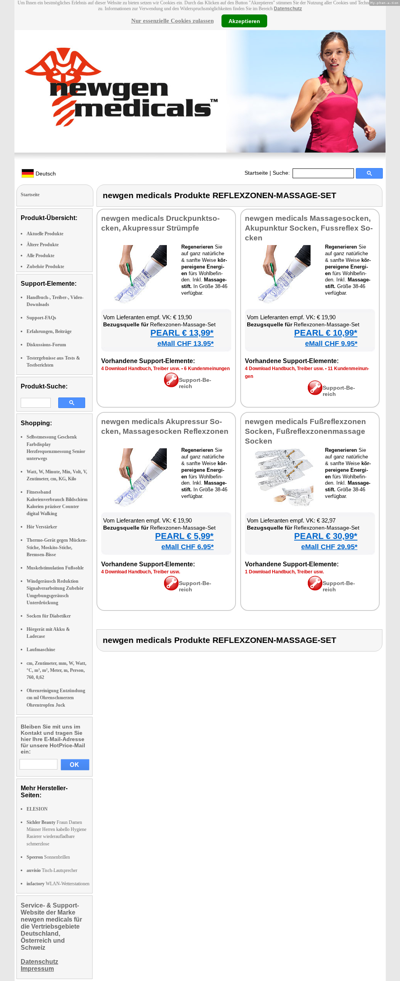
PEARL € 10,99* (325, 333)
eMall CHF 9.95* (331, 343)
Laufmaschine (41, 649)
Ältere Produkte (43, 244)
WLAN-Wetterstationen (58, 883)
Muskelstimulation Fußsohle (55, 568)
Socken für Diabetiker (49, 616)
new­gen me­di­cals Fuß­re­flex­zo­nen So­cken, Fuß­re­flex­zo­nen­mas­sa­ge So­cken (305, 431)
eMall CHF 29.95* (329, 547)
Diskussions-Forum (46, 344)
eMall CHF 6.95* (187, 547)
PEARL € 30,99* (325, 536)
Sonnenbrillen (48, 857)
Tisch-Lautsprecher (52, 870)
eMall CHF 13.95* (185, 343)
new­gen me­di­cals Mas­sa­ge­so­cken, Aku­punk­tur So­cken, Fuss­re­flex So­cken (309, 228)
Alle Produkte (40, 255)
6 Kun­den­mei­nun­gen (207, 368)
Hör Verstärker (42, 527)
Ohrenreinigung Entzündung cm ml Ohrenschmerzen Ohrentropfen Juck (56, 697)
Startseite (256, 173)
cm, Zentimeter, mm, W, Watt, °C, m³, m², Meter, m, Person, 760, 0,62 (56, 670)
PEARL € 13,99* (182, 333)
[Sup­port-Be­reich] (171, 385)
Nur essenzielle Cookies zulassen (172, 21)
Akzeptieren (244, 21)
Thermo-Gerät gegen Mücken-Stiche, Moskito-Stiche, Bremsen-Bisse (57, 547)
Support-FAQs (41, 317)
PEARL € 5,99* (184, 536)
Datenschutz (288, 8)
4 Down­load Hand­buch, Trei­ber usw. (140, 368)
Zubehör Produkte (45, 266)
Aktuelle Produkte (45, 233)
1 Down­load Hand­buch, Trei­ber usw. (284, 572)
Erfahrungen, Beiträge (49, 331)
